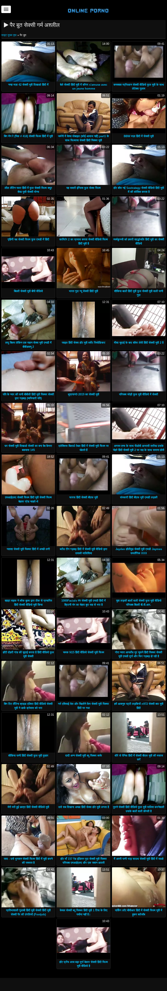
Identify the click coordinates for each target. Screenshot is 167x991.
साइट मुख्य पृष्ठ (9, 35)
